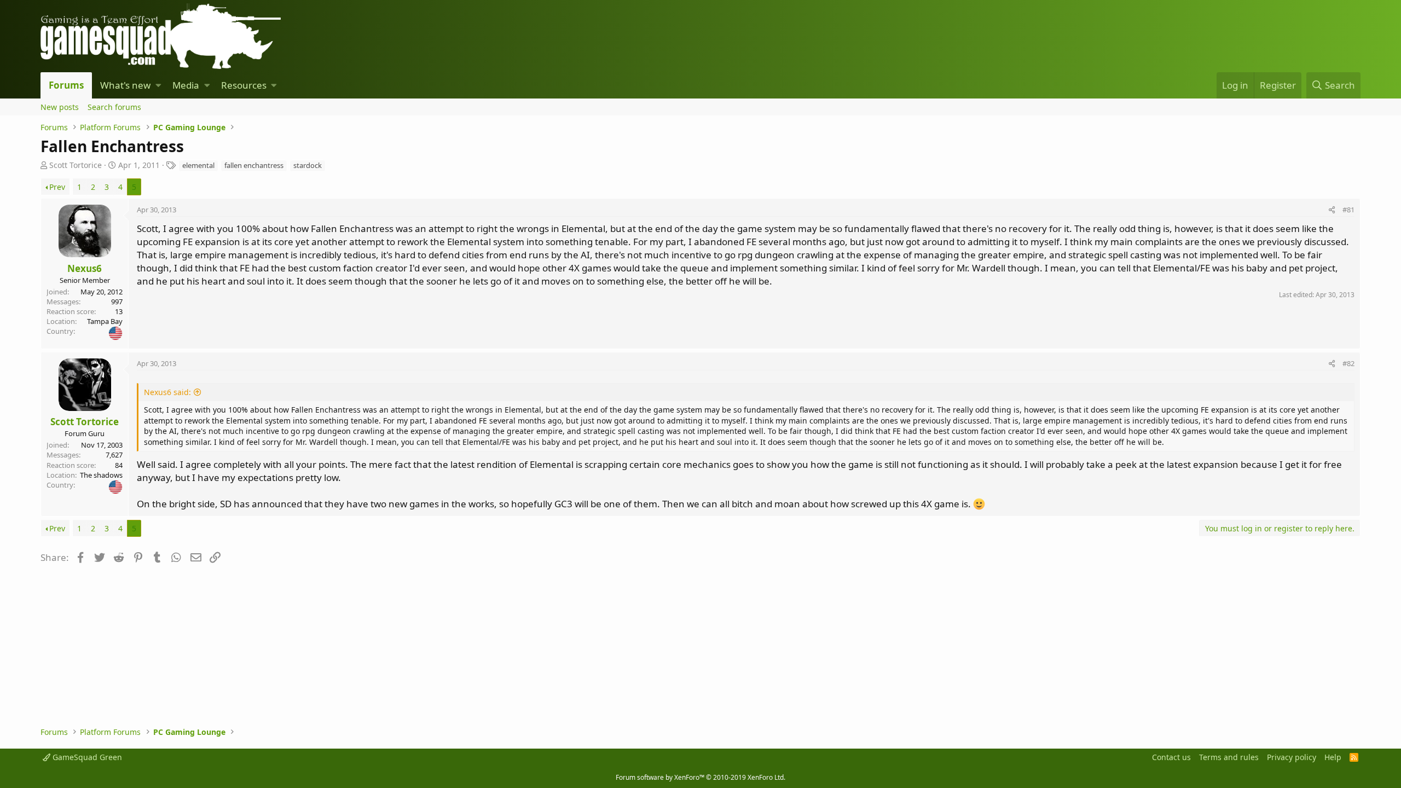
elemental (198, 165)
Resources (244, 85)
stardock (307, 165)
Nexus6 (84, 268)
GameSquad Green (86, 757)
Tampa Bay (105, 321)
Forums (66, 85)
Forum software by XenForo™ (700, 777)
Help (1332, 757)
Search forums (114, 107)
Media (185, 85)
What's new (125, 85)
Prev (57, 187)
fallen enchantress (253, 165)
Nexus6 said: (167, 392)
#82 (1348, 363)
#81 (1348, 210)
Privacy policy (1291, 757)
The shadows (101, 475)
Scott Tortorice (75, 165)
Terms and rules (1229, 757)
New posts (59, 107)
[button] (158, 85)
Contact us (1171, 757)
